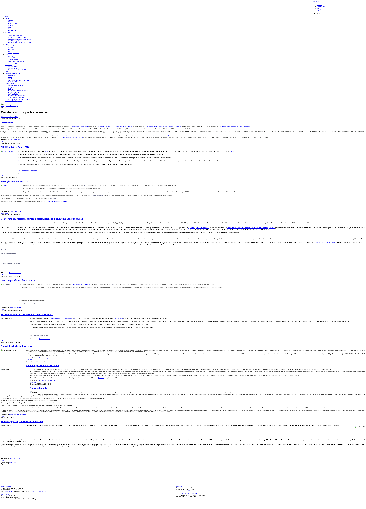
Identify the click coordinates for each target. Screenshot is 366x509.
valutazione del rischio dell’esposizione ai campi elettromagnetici (154, 135)
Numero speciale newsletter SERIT (18, 280)
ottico (50, 135)
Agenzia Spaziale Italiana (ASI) (199, 228)
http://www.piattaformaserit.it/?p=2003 (58, 201)
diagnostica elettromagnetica (63, 135)
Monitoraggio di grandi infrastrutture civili (22, 421)
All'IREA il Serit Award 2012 (15, 147)
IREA (75, 318)
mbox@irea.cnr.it (8, 491)
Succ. (11, 462)
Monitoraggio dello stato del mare (42, 365)
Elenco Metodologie (12, 106)
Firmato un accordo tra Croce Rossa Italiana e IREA (27, 314)
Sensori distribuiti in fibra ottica (16, 346)
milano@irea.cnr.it (9, 499)
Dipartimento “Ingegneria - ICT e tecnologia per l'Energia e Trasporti (115, 126)
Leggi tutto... (4, 141)
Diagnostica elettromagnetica (42, 358)
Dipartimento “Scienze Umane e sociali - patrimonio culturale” (235, 126)
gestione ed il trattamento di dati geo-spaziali (108, 135)
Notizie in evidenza (32, 174)
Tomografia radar (39, 388)
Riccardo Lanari (118, 318)
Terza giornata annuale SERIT (16, 181)
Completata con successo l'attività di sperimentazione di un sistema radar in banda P (42, 219)
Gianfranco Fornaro (318, 242)
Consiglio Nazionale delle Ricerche (80, 126)
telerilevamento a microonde (40, 135)
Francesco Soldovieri (331, 242)
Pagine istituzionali (14, 139)
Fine (14, 462)
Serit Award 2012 (98, 195)
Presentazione (7, 122)
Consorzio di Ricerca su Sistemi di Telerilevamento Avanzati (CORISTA (251, 228)
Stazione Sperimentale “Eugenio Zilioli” (73, 137)
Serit (46, 151)
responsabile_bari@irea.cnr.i (186, 491)
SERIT (85, 185)
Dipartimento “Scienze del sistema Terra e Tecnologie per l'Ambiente (164, 126)
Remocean (101, 378)
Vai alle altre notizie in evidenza (27, 170)
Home (2, 106)
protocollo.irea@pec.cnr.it (39, 491)
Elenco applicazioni (15, 458)
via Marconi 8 (52, 198)
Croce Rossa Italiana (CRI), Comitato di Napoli (61, 318)
